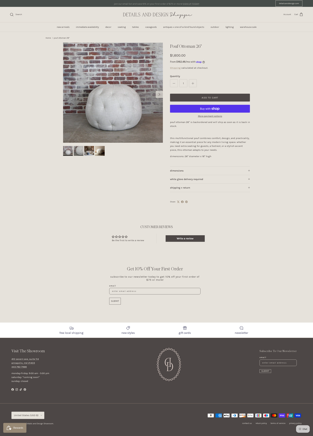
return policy (261, 423)
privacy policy (295, 423)
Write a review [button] (185, 238)
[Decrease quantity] (174, 83)
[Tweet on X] (178, 202)
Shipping (175, 67)
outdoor (215, 27)
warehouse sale (248, 27)
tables (135, 27)
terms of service (278, 423)
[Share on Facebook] (182, 202)
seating (122, 27)
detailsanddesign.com (289, 3)
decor (108, 27)
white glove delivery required (186, 179)
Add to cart (210, 97)
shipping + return (180, 187)
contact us (247, 423)
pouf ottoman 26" (61, 38)
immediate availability (87, 27)
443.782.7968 (19, 366)
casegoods (151, 27)
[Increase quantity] (193, 83)
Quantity (175, 76)
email (112, 286)
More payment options (210, 116)
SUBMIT (115, 301)
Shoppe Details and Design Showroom (36, 423)
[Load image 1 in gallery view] (113, 93)
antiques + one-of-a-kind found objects (183, 27)
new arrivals (63, 27)
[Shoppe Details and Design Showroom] (156, 14)
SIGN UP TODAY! (191, 3)
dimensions (177, 170)
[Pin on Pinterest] (186, 202)
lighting (229, 27)
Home (48, 38)
